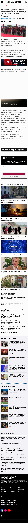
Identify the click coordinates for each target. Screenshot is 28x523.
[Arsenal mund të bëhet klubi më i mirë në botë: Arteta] (4, 400)
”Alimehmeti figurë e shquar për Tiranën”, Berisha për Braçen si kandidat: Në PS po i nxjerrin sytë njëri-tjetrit (12, 450)
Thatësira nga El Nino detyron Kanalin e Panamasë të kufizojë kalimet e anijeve (17, 391)
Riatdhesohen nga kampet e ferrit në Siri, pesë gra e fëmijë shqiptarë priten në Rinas (17, 342)
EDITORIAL (21, 6)
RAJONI (11, 486)
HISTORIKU (20, 493)
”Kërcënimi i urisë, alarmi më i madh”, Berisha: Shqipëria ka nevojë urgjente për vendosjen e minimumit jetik (17, 367)
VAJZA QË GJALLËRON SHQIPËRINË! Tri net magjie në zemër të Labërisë (17, 407)
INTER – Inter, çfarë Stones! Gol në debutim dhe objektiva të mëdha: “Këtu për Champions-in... (17, 424)
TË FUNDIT (3, 486)
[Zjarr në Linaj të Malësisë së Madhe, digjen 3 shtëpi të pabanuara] (14, 210)
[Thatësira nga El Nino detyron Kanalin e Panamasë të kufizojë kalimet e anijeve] (4, 392)
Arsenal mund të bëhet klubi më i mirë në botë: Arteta (17, 398)
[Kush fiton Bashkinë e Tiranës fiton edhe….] (14, 281)
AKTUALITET (4, 496)
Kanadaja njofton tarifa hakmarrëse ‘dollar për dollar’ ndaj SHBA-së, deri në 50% (17, 375)
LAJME (3, 6)
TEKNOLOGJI (12, 491)
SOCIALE (20, 486)
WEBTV (10, 6)
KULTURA (20, 491)
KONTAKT (20, 494)
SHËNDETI (12, 494)
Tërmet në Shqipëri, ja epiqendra (10, 443)
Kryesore (9, 18)
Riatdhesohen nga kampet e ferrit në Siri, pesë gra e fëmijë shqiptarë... (13, 237)
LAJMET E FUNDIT (8, 294)
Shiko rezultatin (14, 176)
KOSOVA (11, 487)
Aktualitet (4, 18)
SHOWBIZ (12, 493)
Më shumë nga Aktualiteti (12, 184)
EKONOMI (3, 491)
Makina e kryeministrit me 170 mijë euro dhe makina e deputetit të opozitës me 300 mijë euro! (13, 438)
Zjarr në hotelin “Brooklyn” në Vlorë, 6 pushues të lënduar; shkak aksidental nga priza (17, 415)
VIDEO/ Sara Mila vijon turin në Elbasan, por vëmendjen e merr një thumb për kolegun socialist (13, 464)
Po (3, 166)
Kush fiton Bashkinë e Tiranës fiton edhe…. (12, 289)
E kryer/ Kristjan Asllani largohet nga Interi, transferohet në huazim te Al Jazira (12, 315)
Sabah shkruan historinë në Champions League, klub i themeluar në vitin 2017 (11, 321)
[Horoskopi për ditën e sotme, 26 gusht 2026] (14, 246)
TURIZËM (20, 487)
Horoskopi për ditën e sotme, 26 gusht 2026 (12, 255)
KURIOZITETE (21, 489)
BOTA (11, 489)
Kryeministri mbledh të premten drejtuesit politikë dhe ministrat (12, 303)
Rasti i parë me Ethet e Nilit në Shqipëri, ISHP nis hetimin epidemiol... (13, 201)
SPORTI (15, 6)
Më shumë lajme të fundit (9, 332)
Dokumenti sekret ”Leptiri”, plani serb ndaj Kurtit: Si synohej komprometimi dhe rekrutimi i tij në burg (13, 470)
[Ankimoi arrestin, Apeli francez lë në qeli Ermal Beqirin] (14, 263)
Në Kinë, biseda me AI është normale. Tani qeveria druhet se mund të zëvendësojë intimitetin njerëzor (17, 351)
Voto (14, 174)
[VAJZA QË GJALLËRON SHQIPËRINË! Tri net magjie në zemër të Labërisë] (4, 408)
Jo (3, 169)
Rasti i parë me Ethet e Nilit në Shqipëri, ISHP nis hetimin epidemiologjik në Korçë (13, 327)
